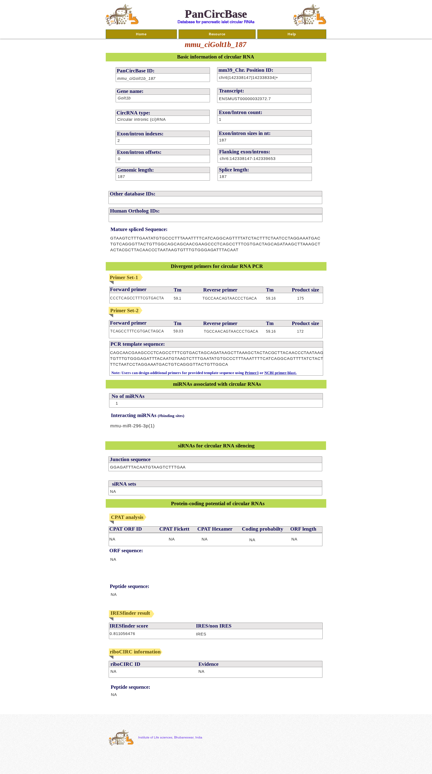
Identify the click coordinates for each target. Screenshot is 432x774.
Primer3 (252, 373)
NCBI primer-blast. (280, 373)
